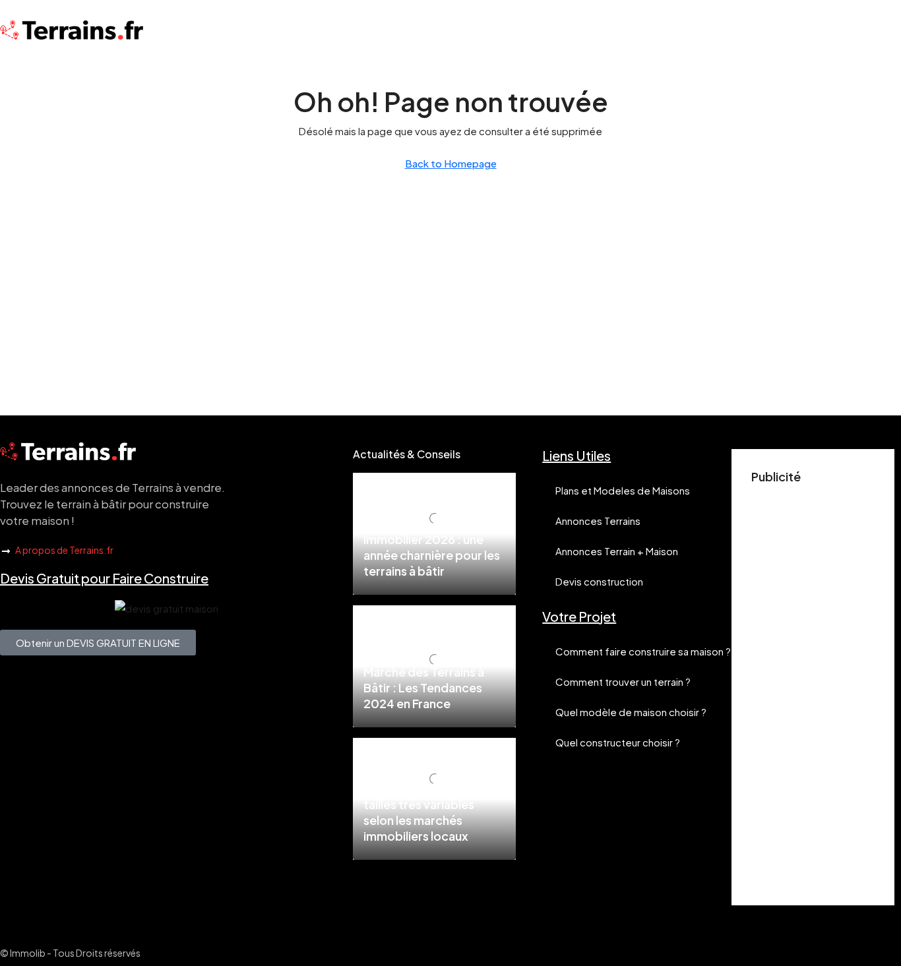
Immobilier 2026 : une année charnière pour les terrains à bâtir (431, 554)
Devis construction (599, 581)
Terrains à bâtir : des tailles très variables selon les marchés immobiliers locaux (419, 812)
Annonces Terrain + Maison (616, 551)
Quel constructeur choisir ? (617, 742)
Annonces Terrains (597, 520)
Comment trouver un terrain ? (623, 681)
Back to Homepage (451, 163)
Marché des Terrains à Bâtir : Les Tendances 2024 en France (423, 687)
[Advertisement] (813, 688)
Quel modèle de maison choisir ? (630, 712)
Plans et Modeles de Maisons (622, 490)
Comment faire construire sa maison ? (643, 651)
